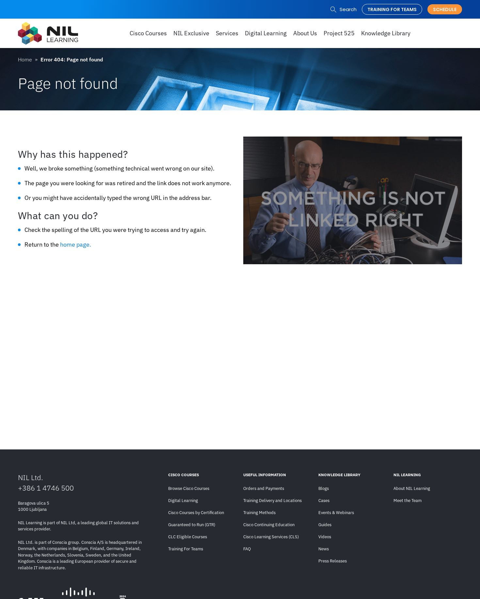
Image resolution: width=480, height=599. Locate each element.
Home (25, 59)
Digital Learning (183, 500)
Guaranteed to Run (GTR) (191, 524)
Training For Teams (185, 549)
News (323, 549)
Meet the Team (407, 500)
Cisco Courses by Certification (196, 512)
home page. (75, 244)
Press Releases (332, 561)
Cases (323, 500)
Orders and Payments (263, 488)
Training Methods (259, 512)
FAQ (247, 549)
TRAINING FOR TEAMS (392, 9)
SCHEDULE (444, 9)
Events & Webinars (336, 512)
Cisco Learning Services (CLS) (271, 537)
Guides (324, 524)
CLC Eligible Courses (187, 537)
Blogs (323, 488)
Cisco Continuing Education (269, 524)
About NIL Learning (411, 488)
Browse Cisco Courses (188, 488)
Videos (324, 537)
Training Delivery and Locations (272, 500)
